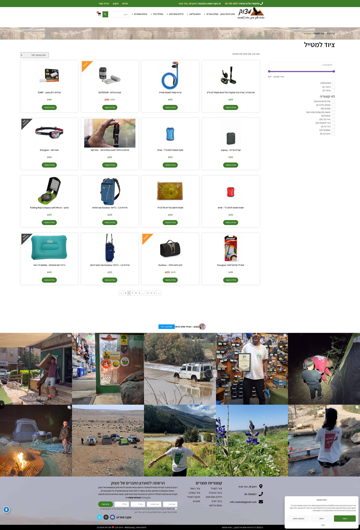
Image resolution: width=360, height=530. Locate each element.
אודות (125, 3)
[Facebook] (112, 517)
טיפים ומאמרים (140, 14)
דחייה (321, 518)
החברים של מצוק (227, 14)
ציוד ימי (325, 126)
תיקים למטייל (193, 497)
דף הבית (331, 33)
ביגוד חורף (217, 501)
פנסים (325, 115)
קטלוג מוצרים (212, 14)
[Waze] (99, 517)
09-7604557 (250, 494)
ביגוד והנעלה (215, 492)
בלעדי (326, 86)
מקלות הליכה (323, 104)
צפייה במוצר (230, 107)
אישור (345, 518)
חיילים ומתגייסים (176, 14)
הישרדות (325, 133)
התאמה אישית (298, 518)
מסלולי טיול (158, 14)
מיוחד (326, 90)
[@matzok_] (202, 326)
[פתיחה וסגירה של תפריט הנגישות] (6, 509)
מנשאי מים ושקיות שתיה (318, 112)
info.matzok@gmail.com (243, 502)
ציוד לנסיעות (322, 122)
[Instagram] (106, 517)
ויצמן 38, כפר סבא (248, 486)
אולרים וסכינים (322, 101)
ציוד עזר (324, 119)
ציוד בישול (195, 488)
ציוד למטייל (318, 33)
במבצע (325, 83)
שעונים (325, 108)
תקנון (323, 525)
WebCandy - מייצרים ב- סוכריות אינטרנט (116, 527)
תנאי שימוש (227, 527)
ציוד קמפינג (194, 492)
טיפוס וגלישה (195, 14)
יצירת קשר (104, 3)
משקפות (324, 130)
